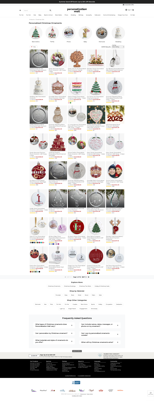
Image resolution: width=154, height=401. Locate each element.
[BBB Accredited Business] (75, 384)
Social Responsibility (99, 366)
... (44, 242)
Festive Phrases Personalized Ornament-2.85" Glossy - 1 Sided (77, 97)
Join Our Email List (51, 364)
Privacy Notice (68, 356)
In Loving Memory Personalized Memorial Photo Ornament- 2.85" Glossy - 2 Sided (77, 126)
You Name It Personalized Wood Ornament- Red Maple (38, 181)
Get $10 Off (34, 355)
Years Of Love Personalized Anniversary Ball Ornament (37, 237)
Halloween (98, 15)
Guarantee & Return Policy (69, 367)
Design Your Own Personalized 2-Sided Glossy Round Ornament (76, 267)
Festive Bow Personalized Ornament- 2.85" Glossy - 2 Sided (39, 266)
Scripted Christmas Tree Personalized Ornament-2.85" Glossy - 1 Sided (95, 267)
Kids (35, 15)
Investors (96, 370)
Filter (34, 46)
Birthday (81, 15)
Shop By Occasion (35, 363)
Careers (96, 367)
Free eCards (113, 368)
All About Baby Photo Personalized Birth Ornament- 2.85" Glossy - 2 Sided (57, 238)
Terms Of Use (65, 371)
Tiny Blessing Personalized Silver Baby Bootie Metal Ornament (115, 69)
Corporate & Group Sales (84, 366)
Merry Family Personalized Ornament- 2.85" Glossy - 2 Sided (115, 153)
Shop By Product (34, 366)
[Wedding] (118, 33)
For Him (28, 15)
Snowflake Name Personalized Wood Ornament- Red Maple (95, 181)
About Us (96, 363)
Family (52, 41)
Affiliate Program (50, 367)
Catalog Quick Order (51, 370)
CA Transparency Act (99, 371)
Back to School (48, 15)
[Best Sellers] (35, 33)
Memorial (102, 42)
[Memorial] (102, 33)
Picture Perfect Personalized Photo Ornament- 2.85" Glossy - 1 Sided (115, 182)
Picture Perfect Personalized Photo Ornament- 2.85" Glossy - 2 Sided (77, 154)
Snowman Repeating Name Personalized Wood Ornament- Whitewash (57, 126)
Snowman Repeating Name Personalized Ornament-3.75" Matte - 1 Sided (76, 182)
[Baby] (85, 33)
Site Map (32, 368)
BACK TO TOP (76, 351)
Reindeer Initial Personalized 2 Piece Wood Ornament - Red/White (114, 238)
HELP (80, 395)
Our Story (80, 363)
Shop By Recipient (35, 364)
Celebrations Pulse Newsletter (115, 364)
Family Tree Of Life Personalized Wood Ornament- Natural (77, 69)
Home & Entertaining (109, 15)
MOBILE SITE (75, 395)
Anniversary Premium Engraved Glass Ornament (58, 181)
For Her (21, 15)
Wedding (73, 15)
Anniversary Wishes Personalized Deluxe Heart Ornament (56, 267)
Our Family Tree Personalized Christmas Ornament (95, 97)
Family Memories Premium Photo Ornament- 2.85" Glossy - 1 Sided (57, 70)
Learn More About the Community (112, 357)
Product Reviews (34, 370)
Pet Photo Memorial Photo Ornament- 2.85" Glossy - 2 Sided (115, 266)
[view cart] (133, 10)
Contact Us (49, 363)
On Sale (132, 15)
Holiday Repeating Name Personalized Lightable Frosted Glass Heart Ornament (95, 126)
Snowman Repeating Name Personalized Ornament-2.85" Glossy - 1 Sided (114, 98)
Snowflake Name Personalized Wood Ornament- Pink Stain (57, 97)
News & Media (98, 368)
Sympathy (89, 15)
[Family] (52, 33)
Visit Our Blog (81, 364)
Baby (39, 15)
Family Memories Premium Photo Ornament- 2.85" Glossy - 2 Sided (38, 154)
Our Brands (97, 364)
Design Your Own (123, 15)
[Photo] (68, 33)
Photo (66, 15)
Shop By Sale (33, 367)
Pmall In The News (83, 367)
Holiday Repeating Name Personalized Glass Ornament (38, 125)
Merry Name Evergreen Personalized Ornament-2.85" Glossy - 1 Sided (95, 238)
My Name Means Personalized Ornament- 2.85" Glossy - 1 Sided (77, 237)
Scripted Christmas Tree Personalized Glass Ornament (38, 69)
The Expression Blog (115, 370)
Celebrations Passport (52, 368)
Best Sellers (58, 15)
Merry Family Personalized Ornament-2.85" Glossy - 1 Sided (96, 153)
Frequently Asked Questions (66, 369)
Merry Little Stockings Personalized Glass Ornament (95, 209)
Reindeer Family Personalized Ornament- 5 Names (95, 69)
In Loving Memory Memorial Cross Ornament (76, 209)
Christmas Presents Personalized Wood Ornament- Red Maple (57, 154)
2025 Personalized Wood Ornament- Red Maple (113, 125)
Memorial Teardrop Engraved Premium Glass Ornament (114, 209)
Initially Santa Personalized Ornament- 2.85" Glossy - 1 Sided (39, 209)
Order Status (49, 366)
